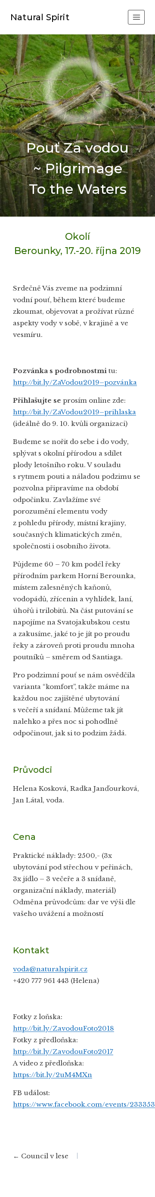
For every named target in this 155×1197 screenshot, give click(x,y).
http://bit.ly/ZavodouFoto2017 (63, 1051)
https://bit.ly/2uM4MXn (52, 1075)
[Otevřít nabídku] (136, 17)
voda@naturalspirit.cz (50, 969)
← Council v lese (40, 1156)
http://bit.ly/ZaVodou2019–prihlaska (74, 412)
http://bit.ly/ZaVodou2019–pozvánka (75, 382)
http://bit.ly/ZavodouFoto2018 (63, 1028)
